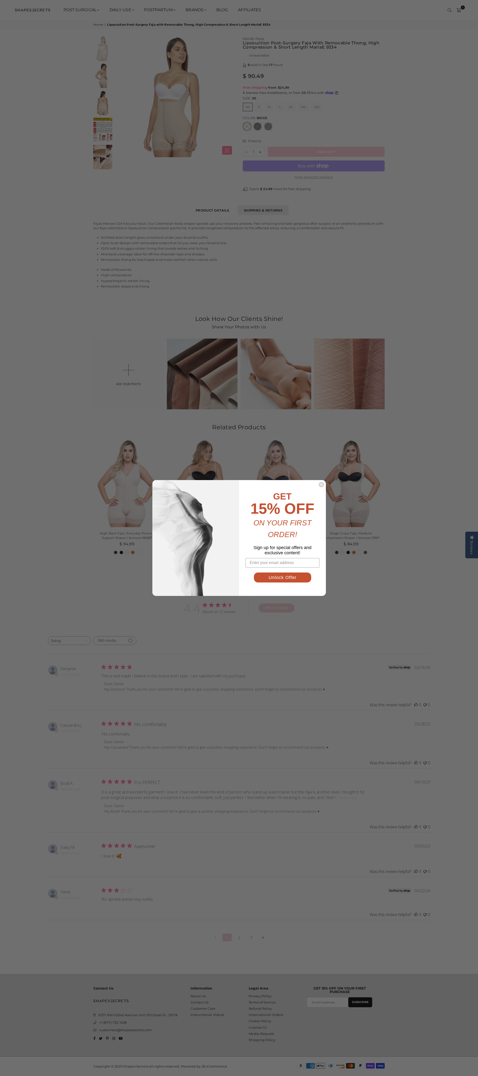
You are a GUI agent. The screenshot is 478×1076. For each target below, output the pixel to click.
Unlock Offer (283, 577)
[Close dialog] (321, 484)
